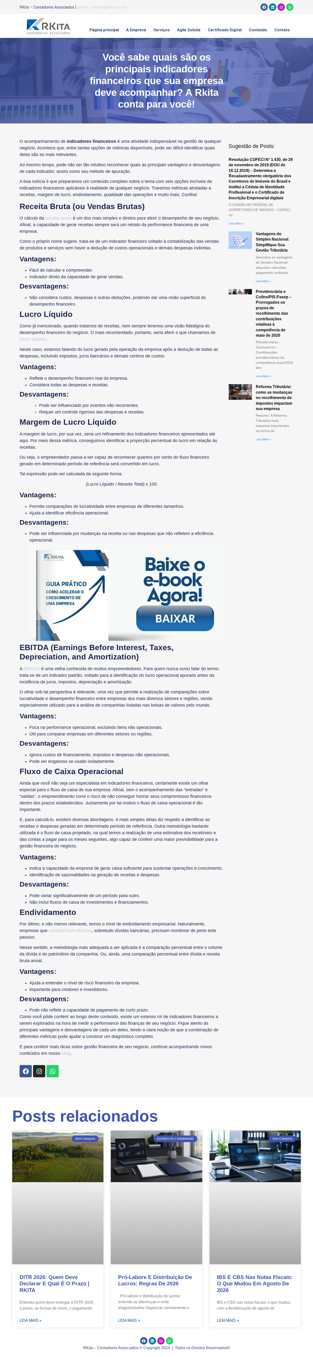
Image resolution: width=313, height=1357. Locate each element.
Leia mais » (236, 223)
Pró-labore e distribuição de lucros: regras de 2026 (155, 1280)
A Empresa (136, 30)
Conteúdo (258, 30)
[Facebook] (264, 7)
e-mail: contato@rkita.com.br (102, 7)
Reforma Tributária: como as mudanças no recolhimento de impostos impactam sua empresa (274, 398)
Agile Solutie (189, 30)
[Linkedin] (272, 7)
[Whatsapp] (289, 7)
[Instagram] (281, 7)
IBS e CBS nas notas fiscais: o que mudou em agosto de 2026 (254, 1283)
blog (66, 1053)
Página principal (104, 30)
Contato (282, 30)
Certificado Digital (225, 30)
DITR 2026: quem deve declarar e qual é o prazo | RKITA (54, 1283)
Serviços (161, 30)
